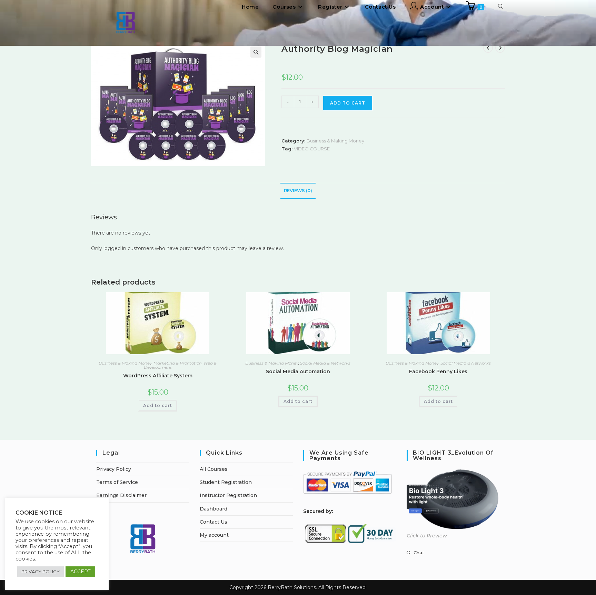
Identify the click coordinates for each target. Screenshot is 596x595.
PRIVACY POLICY (40, 571)
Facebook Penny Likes (438, 371)
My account (214, 535)
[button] (255, 52)
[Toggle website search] (500, 7)
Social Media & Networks (325, 363)
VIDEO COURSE (312, 148)
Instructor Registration (228, 495)
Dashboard (213, 509)
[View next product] (500, 48)
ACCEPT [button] (80, 571)
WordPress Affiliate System (157, 376)
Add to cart (157, 405)
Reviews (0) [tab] (298, 190)
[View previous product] (488, 48)
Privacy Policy (113, 469)
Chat (419, 552)
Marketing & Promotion (177, 363)
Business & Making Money (335, 140)
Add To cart (347, 103)
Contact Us (213, 522)
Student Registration (226, 482)
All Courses (214, 469)
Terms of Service (117, 482)
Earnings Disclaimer (121, 495)
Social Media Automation (298, 371)
